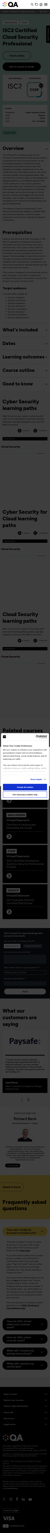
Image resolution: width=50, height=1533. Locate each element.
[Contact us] (36, 4)
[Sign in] (41, 4)
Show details (36, 779)
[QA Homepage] (10, 4)
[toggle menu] (45, 4)
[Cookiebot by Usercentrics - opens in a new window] (36, 736)
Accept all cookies (25, 787)
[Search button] (32, 4)
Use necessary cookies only (25, 794)
